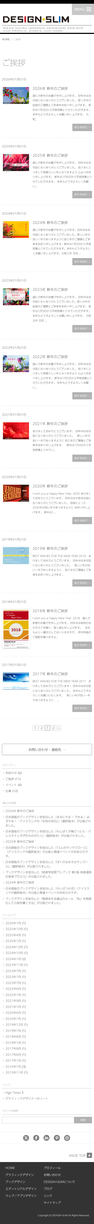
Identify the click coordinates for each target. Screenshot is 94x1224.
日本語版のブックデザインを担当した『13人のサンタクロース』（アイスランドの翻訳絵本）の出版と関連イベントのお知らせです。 (47, 852)
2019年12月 (14, 1024)
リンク (48, 1195)
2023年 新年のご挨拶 (50, 289)
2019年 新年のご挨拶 (50, 548)
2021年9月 (13, 1000)
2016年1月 (13, 1066)
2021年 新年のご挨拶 (50, 423)
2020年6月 (13, 1012)
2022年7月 (13, 983)
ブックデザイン (15, 1182)
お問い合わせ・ (44, 749)
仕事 (8, 791)
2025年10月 (14, 929)
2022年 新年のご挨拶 (50, 357)
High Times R (14, 1092)
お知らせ (11, 773)
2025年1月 (13, 941)
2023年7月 (13, 971)
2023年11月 (14, 965)
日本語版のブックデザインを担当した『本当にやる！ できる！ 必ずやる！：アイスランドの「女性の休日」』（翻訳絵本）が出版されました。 (48, 821)
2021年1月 (13, 1007)
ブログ (48, 1188)
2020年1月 (13, 1018)
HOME (6, 39)
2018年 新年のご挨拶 (50, 611)
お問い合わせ (52, 1175)
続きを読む (80, 127)
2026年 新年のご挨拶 (50, 88)
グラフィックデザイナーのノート (26, 1098)
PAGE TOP (77, 1155)
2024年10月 (14, 953)
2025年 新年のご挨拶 (50, 155)
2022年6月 (13, 988)
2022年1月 (13, 995)
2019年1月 (13, 1030)
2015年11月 (14, 1072)
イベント (11, 785)
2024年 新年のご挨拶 (50, 222)
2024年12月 (14, 947)
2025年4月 (13, 935)
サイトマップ (52, 1202)
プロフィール (52, 1168)
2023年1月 (13, 977)
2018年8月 (13, 1036)
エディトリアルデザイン (21, 1188)
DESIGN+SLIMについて (59, 1182)
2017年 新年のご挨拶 (50, 674)
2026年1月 (13, 923)
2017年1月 (13, 1060)
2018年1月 (13, 1042)
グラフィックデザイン (19, 1175)
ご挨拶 (9, 779)
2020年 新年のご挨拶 (50, 486)
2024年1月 (13, 959)
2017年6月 (13, 1054)
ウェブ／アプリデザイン (21, 1195)
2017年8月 (13, 1048)
